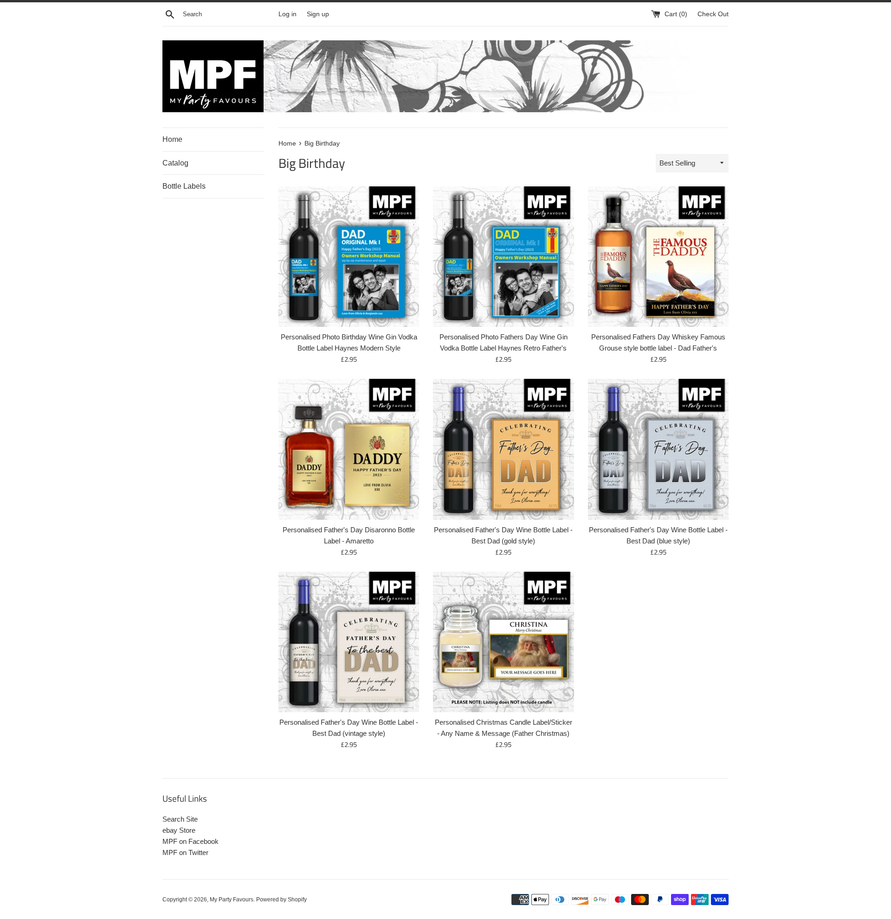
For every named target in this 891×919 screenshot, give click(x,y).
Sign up (318, 14)
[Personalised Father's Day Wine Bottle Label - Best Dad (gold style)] (503, 449)
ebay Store (178, 830)
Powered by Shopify (281, 899)
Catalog (175, 163)
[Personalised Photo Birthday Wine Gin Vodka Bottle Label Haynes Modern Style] (348, 256)
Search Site (180, 819)
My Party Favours (231, 899)
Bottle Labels (184, 186)
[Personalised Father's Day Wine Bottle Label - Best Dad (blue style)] (658, 449)
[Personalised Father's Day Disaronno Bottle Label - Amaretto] (348, 449)
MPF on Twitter (185, 852)
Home (172, 139)
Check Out (713, 14)
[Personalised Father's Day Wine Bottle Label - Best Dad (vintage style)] (348, 642)
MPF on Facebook (190, 841)
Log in (287, 14)
